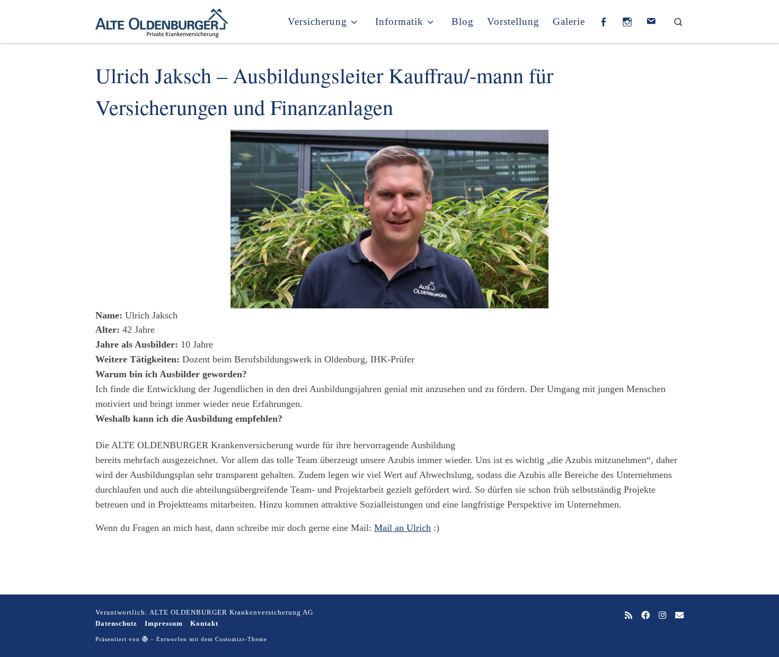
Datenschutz (116, 623)
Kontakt (204, 623)
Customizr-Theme (241, 639)
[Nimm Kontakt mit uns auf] (679, 616)
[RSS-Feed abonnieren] (628, 616)
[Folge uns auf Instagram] (662, 616)
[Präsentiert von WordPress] (145, 639)
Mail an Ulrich (402, 527)
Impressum (164, 623)
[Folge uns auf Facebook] (645, 616)
